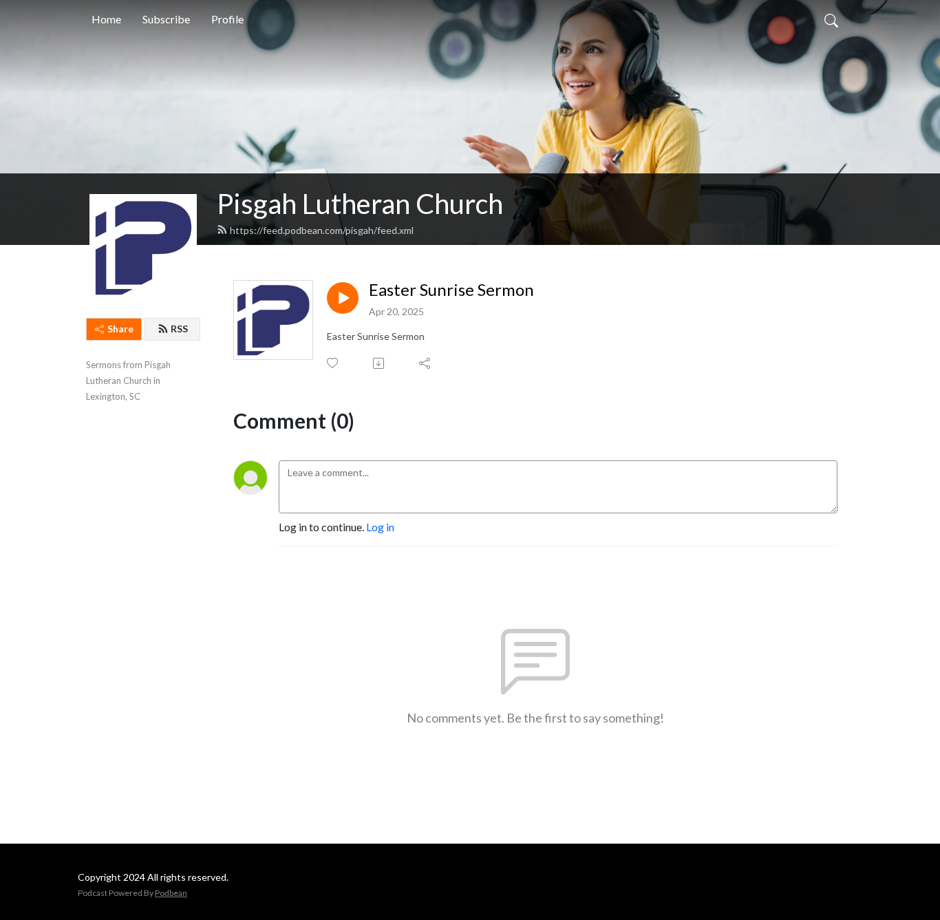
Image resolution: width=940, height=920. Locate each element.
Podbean (171, 893)
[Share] (426, 363)
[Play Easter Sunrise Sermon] (343, 298)
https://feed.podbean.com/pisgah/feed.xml (322, 230)
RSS (179, 328)
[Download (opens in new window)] (379, 363)
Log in (380, 526)
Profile (227, 18)
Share (120, 328)
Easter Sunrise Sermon (451, 289)
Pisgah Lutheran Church (360, 203)
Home (106, 18)
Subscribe (166, 18)
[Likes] (333, 363)
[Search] (831, 19)
